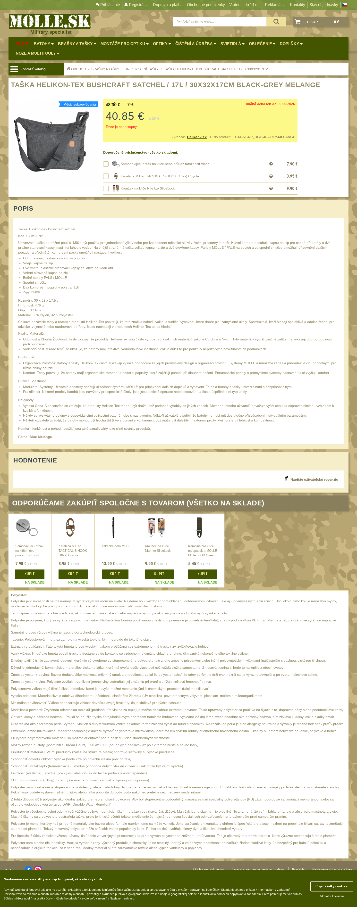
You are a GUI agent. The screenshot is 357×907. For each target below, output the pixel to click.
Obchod (78, 69)
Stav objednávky (323, 5)
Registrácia (139, 5)
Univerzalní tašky (142, 69)
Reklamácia (275, 5)
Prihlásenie (110, 5)
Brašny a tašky (105, 69)
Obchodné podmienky (206, 5)
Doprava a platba (168, 5)
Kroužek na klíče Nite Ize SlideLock (148, 188)
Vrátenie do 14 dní (245, 5)
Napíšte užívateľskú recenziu (314, 479)
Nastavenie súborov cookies (332, 869)
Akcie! (22, 44)
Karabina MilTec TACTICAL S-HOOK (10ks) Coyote (160, 176)
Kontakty (297, 5)
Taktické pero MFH (115, 546)
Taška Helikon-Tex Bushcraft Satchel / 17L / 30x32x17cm (216, 69)
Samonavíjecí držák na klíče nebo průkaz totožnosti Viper (165, 164)
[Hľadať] (276, 21)
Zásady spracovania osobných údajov (258, 869)
